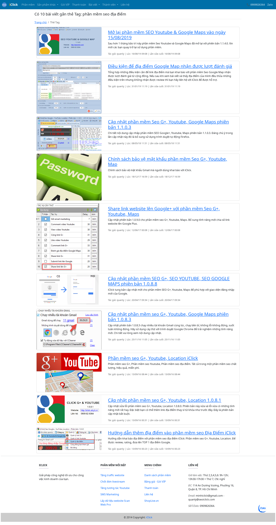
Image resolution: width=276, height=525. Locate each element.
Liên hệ (125, 4)
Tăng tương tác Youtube (115, 488)
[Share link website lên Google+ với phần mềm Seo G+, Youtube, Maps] (69, 236)
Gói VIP (65, 4)
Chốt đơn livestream (112, 481)
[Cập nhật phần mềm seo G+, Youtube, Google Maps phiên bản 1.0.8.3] (69, 329)
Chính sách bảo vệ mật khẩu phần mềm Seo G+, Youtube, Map (167, 161)
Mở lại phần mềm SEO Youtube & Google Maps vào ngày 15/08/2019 (167, 35)
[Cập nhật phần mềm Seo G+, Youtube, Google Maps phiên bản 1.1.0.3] (69, 133)
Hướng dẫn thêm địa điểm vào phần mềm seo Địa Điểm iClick (172, 433)
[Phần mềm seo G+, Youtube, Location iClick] (69, 372)
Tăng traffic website (112, 475)
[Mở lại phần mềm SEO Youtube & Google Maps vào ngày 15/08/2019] (69, 41)
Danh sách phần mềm (157, 475)
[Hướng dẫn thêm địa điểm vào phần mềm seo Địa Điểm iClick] (69, 438)
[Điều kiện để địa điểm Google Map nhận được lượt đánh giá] (69, 87)
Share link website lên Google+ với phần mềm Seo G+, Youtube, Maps (164, 211)
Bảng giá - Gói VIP (155, 481)
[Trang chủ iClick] (4, 4)
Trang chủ (40, 22)
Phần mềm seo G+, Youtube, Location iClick (153, 358)
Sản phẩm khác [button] (46, 4)
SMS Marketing (109, 494)
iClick (149, 517)
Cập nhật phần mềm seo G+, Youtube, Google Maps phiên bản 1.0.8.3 (168, 316)
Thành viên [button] (109, 4)
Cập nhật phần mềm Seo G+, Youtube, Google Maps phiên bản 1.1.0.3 (168, 124)
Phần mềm (28, 4)
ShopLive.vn (151, 500)
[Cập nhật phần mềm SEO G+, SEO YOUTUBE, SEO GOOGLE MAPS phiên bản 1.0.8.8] (69, 289)
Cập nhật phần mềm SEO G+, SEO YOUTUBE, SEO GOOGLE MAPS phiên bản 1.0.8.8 (169, 281)
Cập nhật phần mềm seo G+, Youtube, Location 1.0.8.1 (164, 400)
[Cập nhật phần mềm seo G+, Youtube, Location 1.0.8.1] (69, 409)
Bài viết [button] (93, 4)
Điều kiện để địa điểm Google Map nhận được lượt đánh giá (170, 66)
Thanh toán (79, 4)
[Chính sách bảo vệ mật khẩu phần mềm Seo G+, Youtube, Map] (69, 177)
